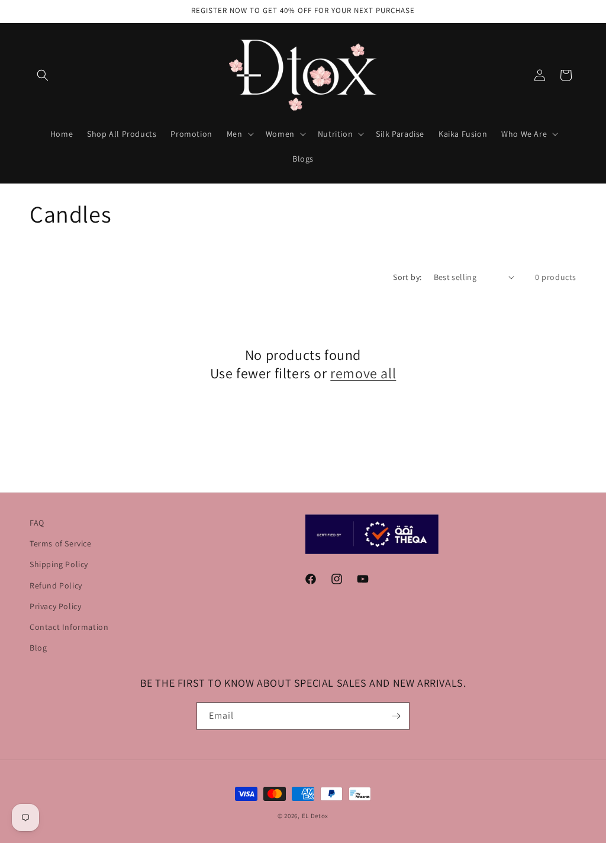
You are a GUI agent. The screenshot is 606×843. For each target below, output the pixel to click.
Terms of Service (61, 543)
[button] (43, 75)
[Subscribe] (396, 716)
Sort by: (407, 277)
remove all (363, 373)
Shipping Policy (59, 564)
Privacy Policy (55, 606)
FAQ (37, 522)
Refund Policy (56, 585)
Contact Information (69, 627)
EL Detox (315, 816)
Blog (38, 647)
